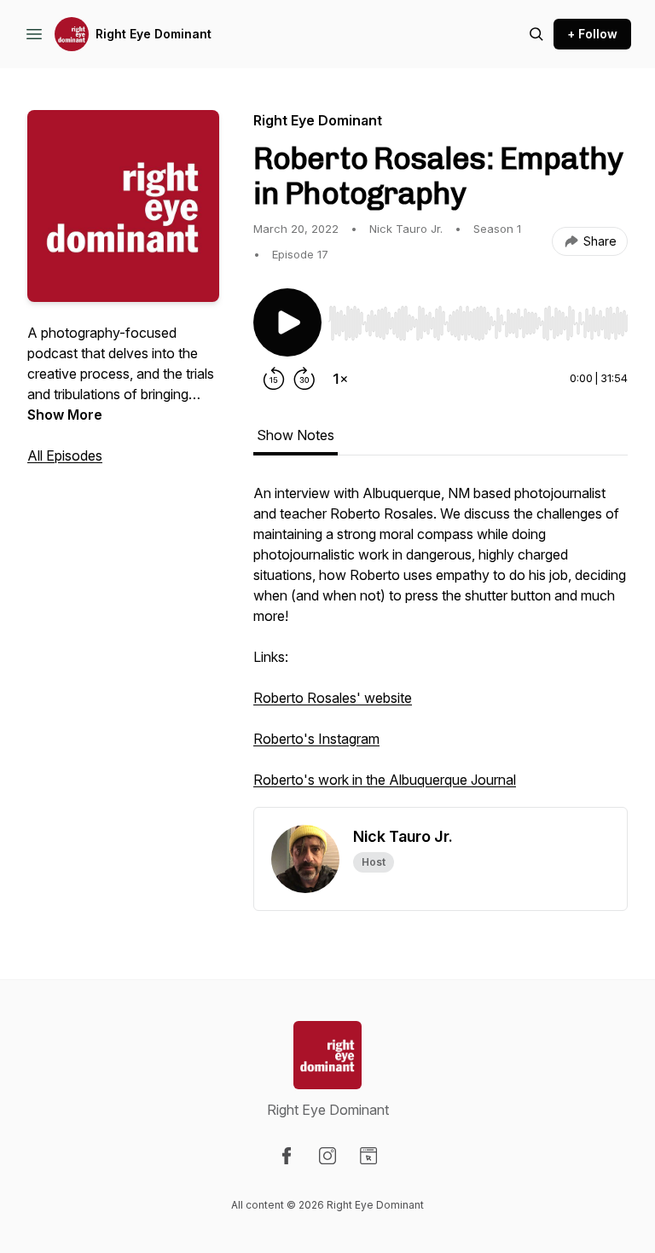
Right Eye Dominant (154, 33)
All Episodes (64, 455)
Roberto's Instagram (316, 738)
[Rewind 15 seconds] (274, 379)
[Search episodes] (536, 34)
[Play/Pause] (287, 322)
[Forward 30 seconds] (304, 379)
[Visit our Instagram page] (327, 1155)
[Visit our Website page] (368, 1155)
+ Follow (592, 33)
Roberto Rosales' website (332, 697)
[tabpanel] (440, 645)
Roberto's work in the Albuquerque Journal (384, 779)
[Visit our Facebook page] (286, 1155)
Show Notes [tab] (295, 435)
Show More (64, 414)
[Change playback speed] (340, 379)
